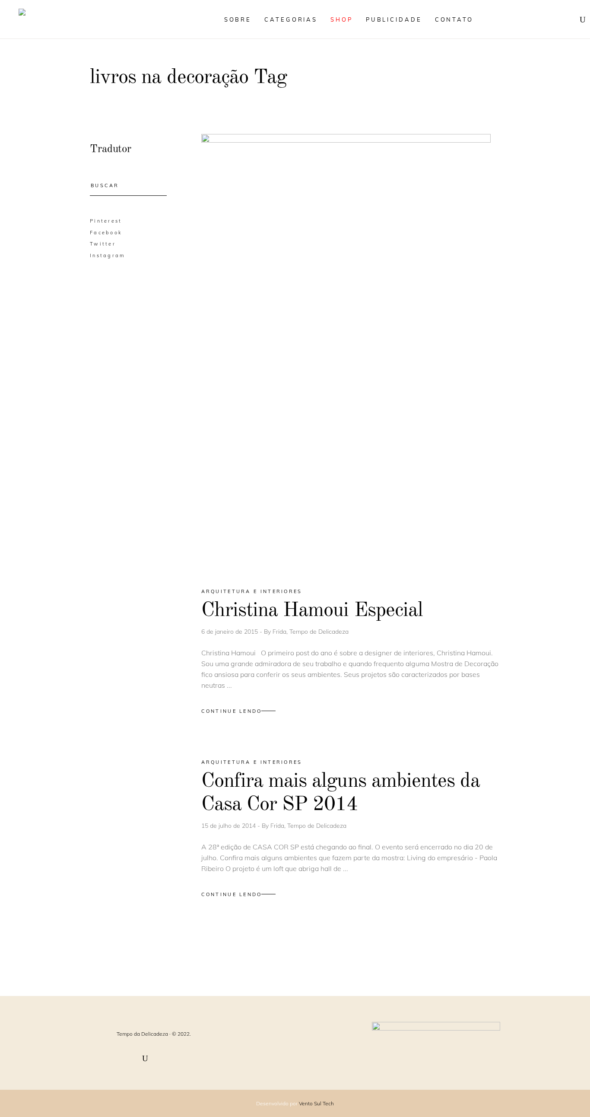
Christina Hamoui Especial (312, 610)
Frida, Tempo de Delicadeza (311, 631)
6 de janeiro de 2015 (230, 631)
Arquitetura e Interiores (251, 591)
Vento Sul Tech (316, 1103)
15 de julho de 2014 (229, 826)
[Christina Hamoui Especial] (346, 353)
